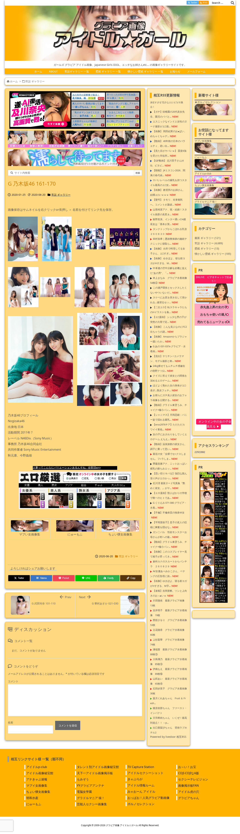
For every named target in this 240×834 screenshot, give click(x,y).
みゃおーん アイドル (141, 791)
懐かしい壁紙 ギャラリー (213, 254)
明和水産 (32, 798)
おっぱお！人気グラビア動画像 (149, 798)
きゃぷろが (135, 779)
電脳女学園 (84, 792)
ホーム (14, 81)
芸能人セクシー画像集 (92, 804)
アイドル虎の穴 (188, 792)
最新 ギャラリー (207, 238)
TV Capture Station (141, 767)
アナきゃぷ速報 (36, 779)
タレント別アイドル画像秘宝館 (98, 767)
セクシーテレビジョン (193, 779)
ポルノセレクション (141, 804)
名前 (10, 722)
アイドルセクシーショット (146, 773)
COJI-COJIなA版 (188, 773)
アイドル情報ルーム (141, 785)
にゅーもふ (33, 804)
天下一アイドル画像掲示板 (95, 773)
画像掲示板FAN (188, 785)
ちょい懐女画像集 (38, 792)
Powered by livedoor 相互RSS (168, 736)
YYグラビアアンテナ (90, 785)
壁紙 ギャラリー (207, 248)
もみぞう (83, 779)
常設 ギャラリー (35, 81)
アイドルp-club (36, 767)
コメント (13, 681)
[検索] (232, 3)
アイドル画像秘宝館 (39, 773)
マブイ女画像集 (36, 785)
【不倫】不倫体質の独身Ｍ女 (168, 512)
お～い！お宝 (187, 767)
